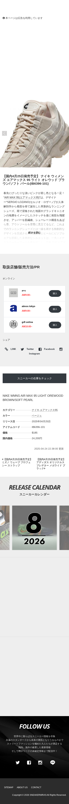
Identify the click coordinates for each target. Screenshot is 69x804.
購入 (55, 293)
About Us (22, 787)
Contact (36, 787)
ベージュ (37, 415)
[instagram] (40, 763)
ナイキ (35, 410)
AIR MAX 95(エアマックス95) (21, 197)
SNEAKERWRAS (38, 795)
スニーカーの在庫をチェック (34, 378)
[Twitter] (18, 763)
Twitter (30, 349)
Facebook (49, 349)
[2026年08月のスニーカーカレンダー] (34, 528)
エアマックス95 (49, 410)
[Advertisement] (34, 59)
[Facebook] (29, 763)
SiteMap (8, 787)
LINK (12, 349)
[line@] (51, 763)
